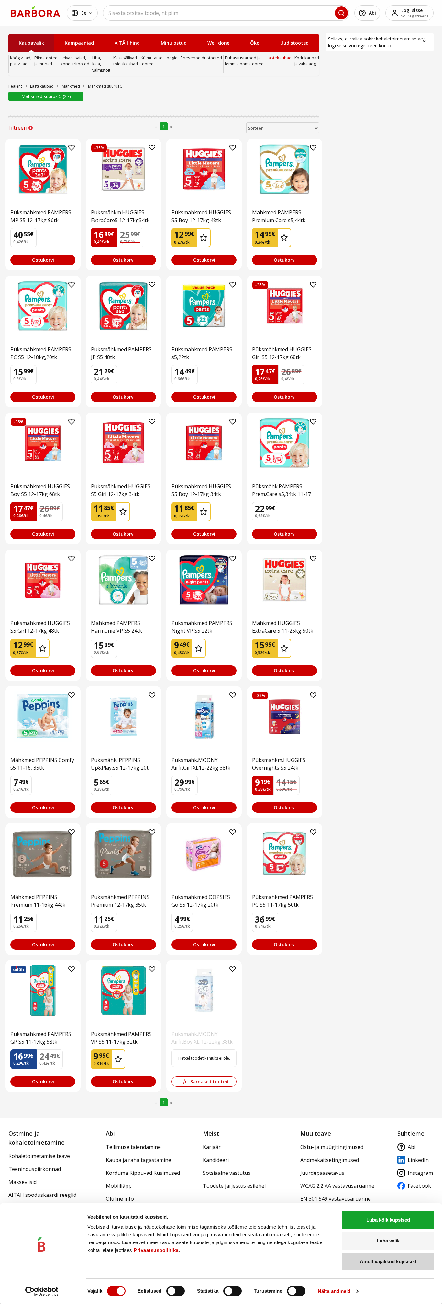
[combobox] (226, 13)
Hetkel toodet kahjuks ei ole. (204, 1058)
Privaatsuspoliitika (156, 1250)
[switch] (175, 1291)
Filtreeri (17, 127)
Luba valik (388, 1240)
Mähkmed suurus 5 (45, 96)
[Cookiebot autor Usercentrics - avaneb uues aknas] (42, 1291)
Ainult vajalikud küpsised (388, 1261)
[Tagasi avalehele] (35, 11)
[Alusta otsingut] (341, 12)
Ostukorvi (43, 260)
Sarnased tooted (209, 1081)
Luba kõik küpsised (388, 1220)
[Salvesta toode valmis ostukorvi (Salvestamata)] (71, 148)
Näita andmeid (334, 1291)
